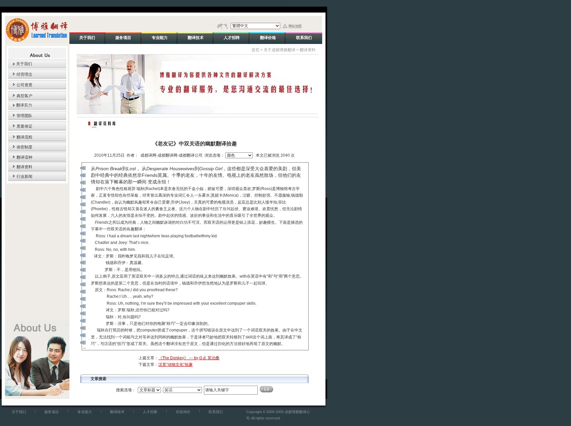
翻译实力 (24, 105)
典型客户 (24, 96)
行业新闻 (24, 176)
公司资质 (24, 85)
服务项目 (51, 412)
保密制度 (24, 147)
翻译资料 (24, 167)
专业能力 (84, 412)
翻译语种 (24, 157)
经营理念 (24, 74)
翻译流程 (24, 137)
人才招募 (150, 412)
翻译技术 (117, 412)
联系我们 (216, 412)
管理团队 (24, 115)
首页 (255, 50)
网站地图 (295, 26)
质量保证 (24, 126)
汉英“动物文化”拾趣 (175, 364)
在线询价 (183, 412)
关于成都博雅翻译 (279, 50)
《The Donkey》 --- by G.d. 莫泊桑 (188, 358)
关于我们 (24, 63)
